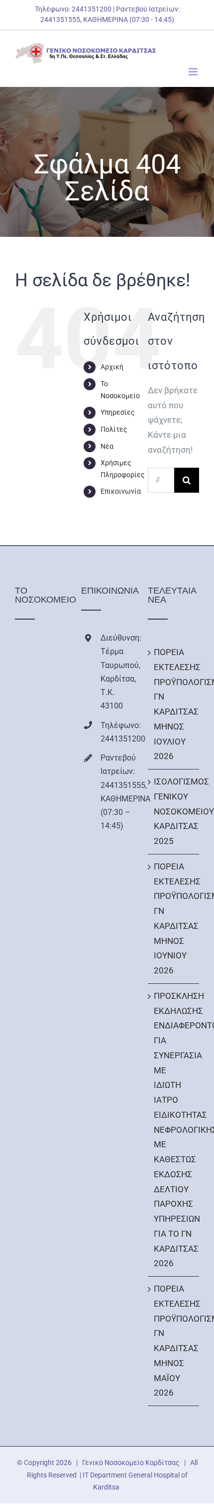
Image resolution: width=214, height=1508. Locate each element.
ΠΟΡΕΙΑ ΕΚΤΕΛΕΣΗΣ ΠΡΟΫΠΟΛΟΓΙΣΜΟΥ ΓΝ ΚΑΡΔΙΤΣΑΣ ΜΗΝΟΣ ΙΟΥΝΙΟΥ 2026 (174, 918)
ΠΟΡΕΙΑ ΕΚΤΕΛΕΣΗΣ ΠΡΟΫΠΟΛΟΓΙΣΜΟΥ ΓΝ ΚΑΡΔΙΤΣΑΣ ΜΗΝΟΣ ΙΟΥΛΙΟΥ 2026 (174, 704)
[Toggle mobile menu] (194, 71)
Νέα (107, 446)
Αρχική (112, 367)
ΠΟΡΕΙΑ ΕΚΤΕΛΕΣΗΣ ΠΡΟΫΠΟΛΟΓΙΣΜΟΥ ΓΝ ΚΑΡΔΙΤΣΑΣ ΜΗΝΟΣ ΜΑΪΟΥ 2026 (174, 1341)
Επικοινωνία (121, 491)
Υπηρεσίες (118, 412)
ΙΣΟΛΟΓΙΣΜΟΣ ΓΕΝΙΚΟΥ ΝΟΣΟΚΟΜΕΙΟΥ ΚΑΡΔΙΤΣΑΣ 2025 (174, 811)
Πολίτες (114, 429)
